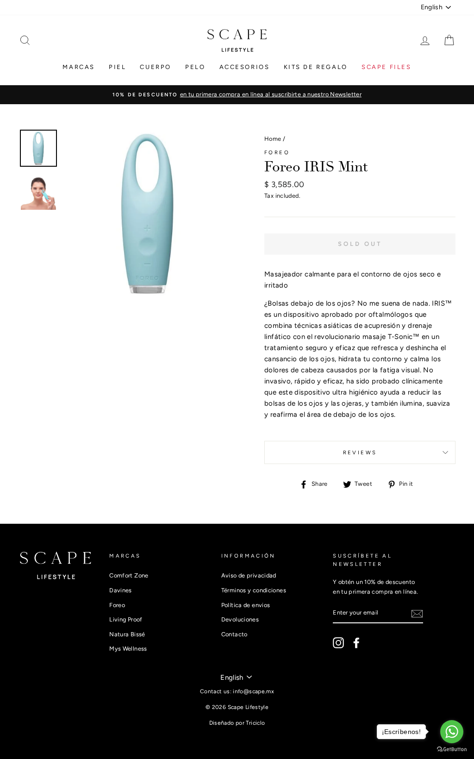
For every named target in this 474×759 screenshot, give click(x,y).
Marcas (78, 66)
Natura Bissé (127, 634)
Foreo (277, 152)
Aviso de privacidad (248, 575)
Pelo (195, 66)
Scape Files (387, 66)
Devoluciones (240, 619)
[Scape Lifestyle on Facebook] (356, 642)
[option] (237, 94)
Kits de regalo (316, 66)
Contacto (234, 634)
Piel (117, 66)
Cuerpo (155, 66)
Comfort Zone (129, 575)
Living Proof (126, 619)
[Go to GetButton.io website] (452, 749)
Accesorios (244, 66)
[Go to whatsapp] (451, 731)
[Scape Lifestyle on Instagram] (338, 642)
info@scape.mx (253, 691)
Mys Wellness (128, 648)
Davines (120, 590)
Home (272, 138)
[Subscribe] (417, 613)
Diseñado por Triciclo (237, 723)
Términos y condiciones (253, 590)
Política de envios (245, 605)
